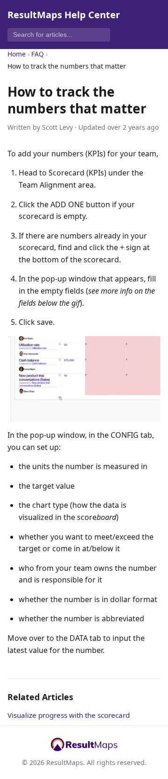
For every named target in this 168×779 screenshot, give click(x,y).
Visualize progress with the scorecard (68, 715)
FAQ (37, 53)
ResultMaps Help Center (63, 14)
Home (16, 53)
